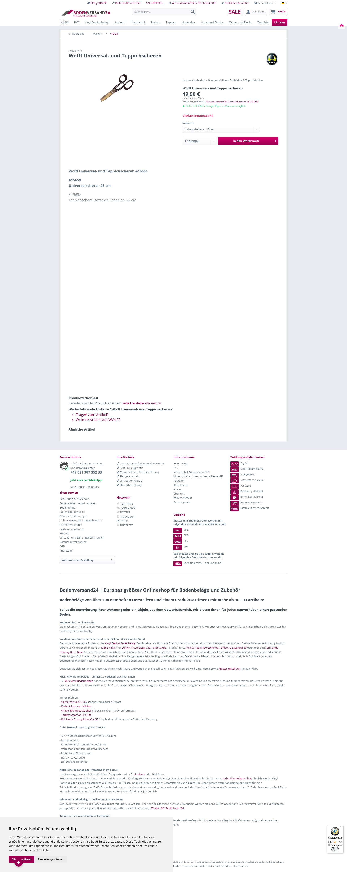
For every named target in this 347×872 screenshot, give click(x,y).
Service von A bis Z (130, 480)
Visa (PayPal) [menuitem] (247, 474)
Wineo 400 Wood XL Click (76, 710)
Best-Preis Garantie (71, 529)
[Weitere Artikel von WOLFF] (272, 59)
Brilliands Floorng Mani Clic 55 (79, 719)
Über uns (179, 493)
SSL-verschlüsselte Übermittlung (139, 472)
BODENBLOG (128, 508)
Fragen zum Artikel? (92, 414)
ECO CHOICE (99, 3)
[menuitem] (97, 3)
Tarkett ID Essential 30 (233, 647)
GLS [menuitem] (185, 541)
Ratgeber (179, 480)
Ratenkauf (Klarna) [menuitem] (251, 496)
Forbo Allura (159, 647)
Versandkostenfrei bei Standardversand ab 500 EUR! (232, 101)
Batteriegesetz (182, 502)
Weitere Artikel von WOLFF (97, 419)
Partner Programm (71, 524)
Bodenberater (68, 507)
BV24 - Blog (180, 463)
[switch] (335, 849)
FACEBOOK (126, 503)
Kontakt (64, 533)
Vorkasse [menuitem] (245, 485)
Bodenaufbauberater (128, 3)
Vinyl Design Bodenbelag (120, 643)
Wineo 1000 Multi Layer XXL (168, 808)
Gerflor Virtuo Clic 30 (73, 702)
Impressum (66, 550)
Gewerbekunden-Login (73, 516)
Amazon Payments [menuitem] (251, 502)
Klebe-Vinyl (108, 647)
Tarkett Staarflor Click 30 (76, 715)
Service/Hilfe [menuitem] (265, 3)
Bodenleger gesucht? (72, 511)
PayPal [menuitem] (244, 463)
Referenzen (180, 485)
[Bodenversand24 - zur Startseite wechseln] (85, 12)
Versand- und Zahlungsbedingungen (82, 537)
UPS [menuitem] (185, 546)
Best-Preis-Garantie (131, 468)
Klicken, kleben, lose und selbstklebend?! (198, 476)
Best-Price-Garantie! (237, 3)
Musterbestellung (130, 485)
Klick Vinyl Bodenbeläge (78, 681)
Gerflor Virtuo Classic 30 (135, 647)
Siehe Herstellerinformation (141, 403)
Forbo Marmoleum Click (236, 778)
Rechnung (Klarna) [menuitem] (251, 491)
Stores (177, 489)
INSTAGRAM (126, 516)
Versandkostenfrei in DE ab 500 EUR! (194, 3)
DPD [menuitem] (186, 535)
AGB (62, 546)
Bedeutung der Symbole (74, 499)
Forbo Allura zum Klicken (76, 706)
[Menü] (341, 827)
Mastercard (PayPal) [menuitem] (252, 480)
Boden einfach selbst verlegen (78, 503)
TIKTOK (123, 521)
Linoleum (139, 774)
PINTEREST (126, 525)
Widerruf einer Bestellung (77, 560)
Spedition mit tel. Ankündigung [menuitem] (202, 563)
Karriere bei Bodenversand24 (191, 472)
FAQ (176, 468)
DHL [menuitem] (185, 529)
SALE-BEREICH (154, 3)
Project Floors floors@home (201, 647)
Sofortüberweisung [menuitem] (252, 468)
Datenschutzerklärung (73, 542)
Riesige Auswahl (129, 476)
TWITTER (124, 512)
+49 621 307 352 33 (86, 472)
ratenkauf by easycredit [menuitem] (254, 508)
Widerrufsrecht (183, 498)
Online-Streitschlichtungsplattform (81, 520)
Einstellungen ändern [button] (51, 859)
